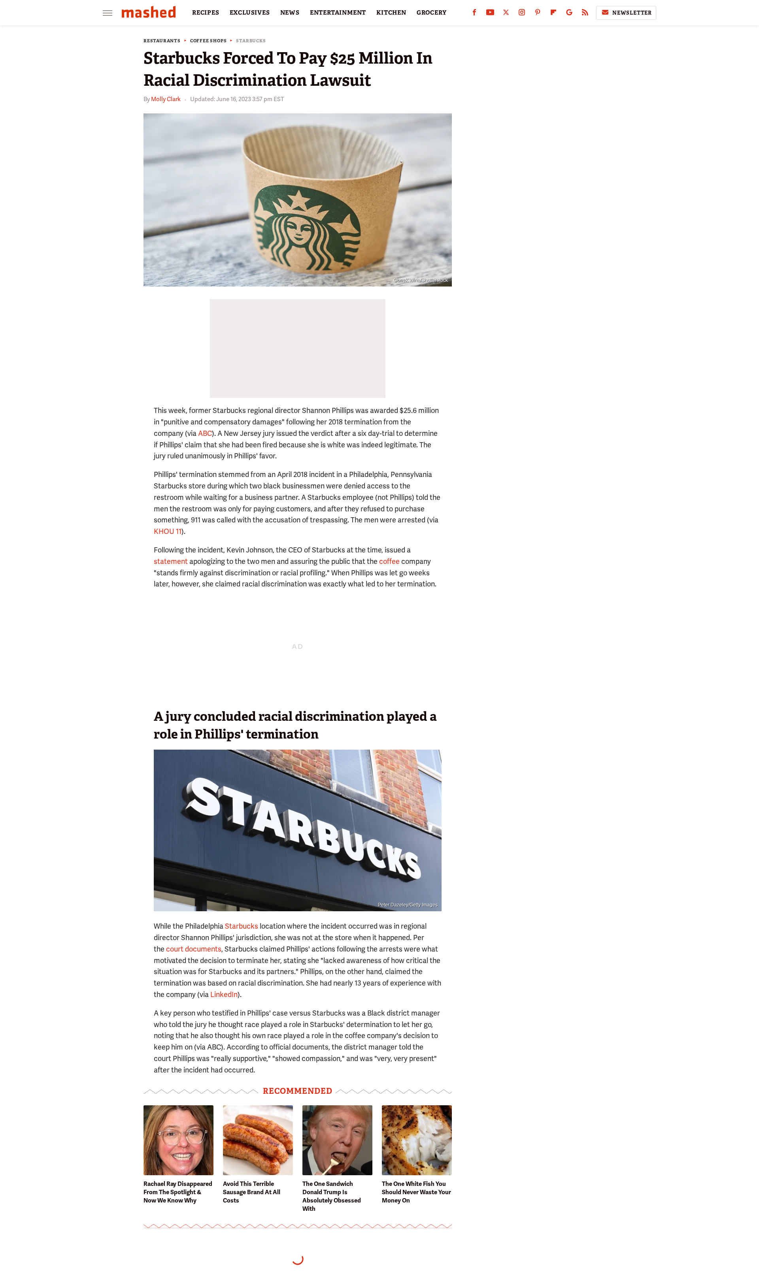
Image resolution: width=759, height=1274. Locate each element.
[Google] (569, 14)
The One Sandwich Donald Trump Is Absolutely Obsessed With (331, 1196)
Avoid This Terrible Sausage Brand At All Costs (251, 1192)
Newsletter (632, 12)
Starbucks (251, 41)
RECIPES (205, 13)
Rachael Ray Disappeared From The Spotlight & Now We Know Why (177, 1192)
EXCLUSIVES (250, 13)
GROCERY (432, 13)
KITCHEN (391, 13)
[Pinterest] (537, 14)
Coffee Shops (208, 41)
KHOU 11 (167, 531)
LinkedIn (224, 994)
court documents (193, 949)
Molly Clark (166, 99)
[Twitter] (506, 14)
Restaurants (162, 41)
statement (171, 561)
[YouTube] (490, 14)
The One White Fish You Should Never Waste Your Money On (416, 1192)
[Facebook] (474, 14)
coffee (389, 561)
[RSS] (585, 14)
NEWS (290, 13)
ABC (205, 433)
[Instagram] (522, 14)
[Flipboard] (553, 14)
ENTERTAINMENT (338, 13)
